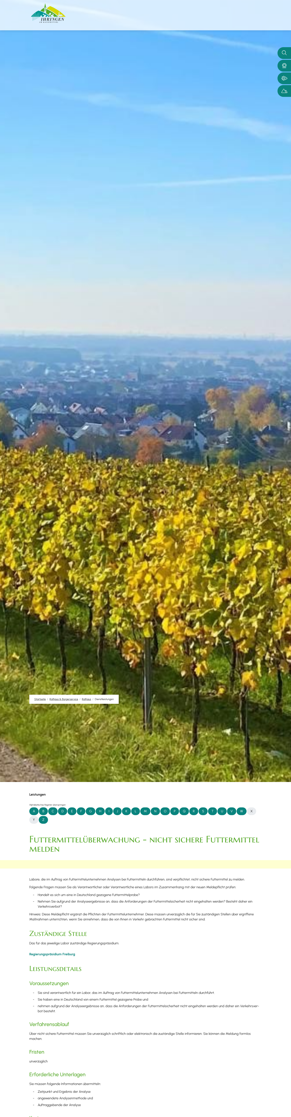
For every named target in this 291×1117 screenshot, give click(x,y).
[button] (284, 66)
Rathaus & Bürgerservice (64, 699)
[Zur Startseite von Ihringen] (48, 13)
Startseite (40, 699)
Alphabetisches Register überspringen (47, 805)
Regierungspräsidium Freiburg (52, 954)
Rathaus (86, 699)
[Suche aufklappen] (284, 53)
